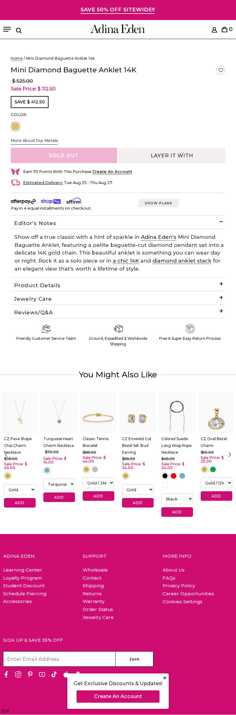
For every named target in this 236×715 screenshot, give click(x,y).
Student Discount (24, 585)
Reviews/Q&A (33, 312)
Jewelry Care (33, 299)
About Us (174, 570)
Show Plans (158, 203)
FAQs (169, 578)
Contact (92, 578)
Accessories (17, 601)
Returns (92, 594)
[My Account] (214, 31)
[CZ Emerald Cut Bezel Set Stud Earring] (138, 412)
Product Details (37, 285)
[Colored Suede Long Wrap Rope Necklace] (177, 412)
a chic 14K (126, 261)
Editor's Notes (35, 223)
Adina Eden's (158, 237)
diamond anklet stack (181, 261)
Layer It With (172, 156)
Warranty (93, 601)
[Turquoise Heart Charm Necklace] (59, 412)
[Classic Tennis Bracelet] (98, 412)
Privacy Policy (179, 585)
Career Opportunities (188, 594)
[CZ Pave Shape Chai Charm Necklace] (20, 412)
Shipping (93, 585)
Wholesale (95, 570)
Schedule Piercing (24, 594)
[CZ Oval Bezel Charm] (216, 412)
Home (16, 58)
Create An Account (118, 696)
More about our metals (34, 140)
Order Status (98, 609)
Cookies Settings (183, 602)
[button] (220, 70)
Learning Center (22, 570)
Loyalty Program (22, 578)
